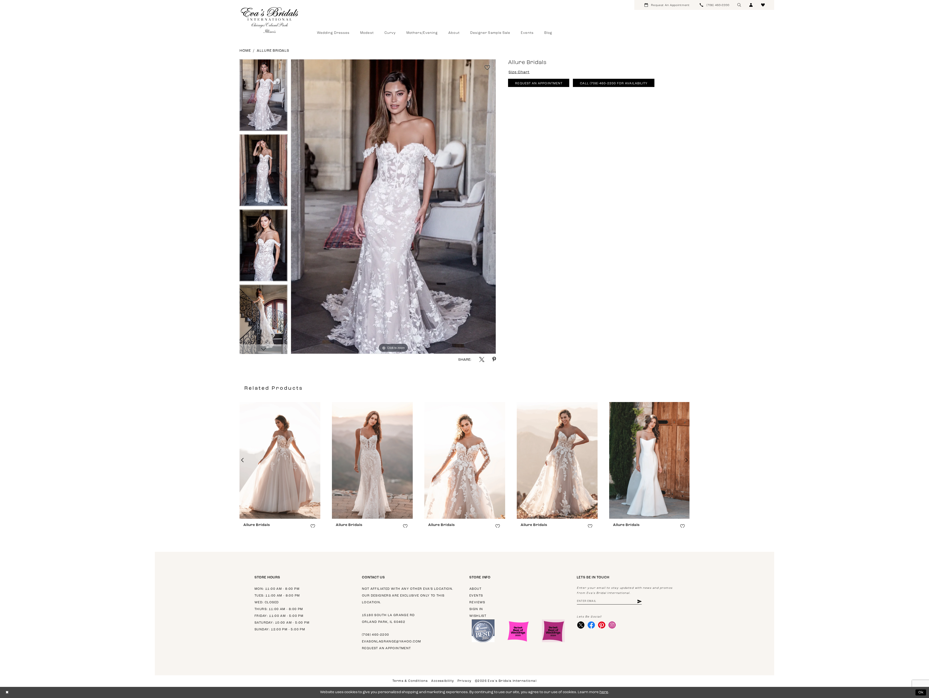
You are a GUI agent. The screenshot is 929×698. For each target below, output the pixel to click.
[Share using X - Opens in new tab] (481, 359)
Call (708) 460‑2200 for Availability (614, 83)
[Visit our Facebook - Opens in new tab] (591, 625)
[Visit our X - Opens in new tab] (581, 625)
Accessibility (442, 681)
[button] (751, 5)
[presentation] (280, 460)
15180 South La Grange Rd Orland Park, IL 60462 (388, 619)
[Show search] (739, 5)
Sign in (476, 609)
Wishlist (477, 616)
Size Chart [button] (519, 72)
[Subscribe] (639, 601)
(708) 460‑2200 (375, 634)
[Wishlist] (763, 5)
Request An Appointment (538, 83)
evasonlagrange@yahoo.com (391, 641)
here (603, 692)
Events (476, 595)
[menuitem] (667, 5)
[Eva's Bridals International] (270, 20)
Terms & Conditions (410, 681)
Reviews (477, 602)
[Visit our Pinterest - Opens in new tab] (602, 625)
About (475, 588)
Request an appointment (386, 648)
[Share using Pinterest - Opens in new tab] (494, 359)
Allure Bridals (273, 51)
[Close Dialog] (7, 692)
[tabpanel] (263, 96)
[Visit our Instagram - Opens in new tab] (612, 625)
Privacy (464, 681)
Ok (921, 692)
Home (245, 51)
